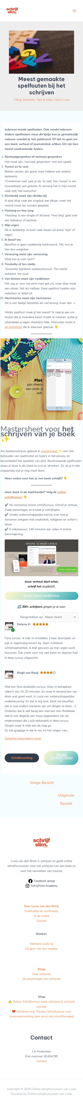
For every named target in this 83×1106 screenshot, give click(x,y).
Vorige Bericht (42, 782)
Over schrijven (41, 974)
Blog (18, 100)
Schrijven (29, 100)
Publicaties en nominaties (41, 911)
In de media (41, 916)
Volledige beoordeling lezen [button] (23, 738)
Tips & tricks (44, 100)
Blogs (42, 969)
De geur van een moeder (41, 949)
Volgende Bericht (66, 796)
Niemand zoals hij (41, 944)
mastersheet (49, 451)
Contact (41, 921)
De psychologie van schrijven (41, 979)
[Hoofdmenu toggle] (74, 11)
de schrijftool (13, 327)
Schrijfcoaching (21, 758)
